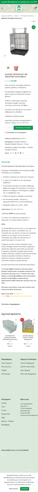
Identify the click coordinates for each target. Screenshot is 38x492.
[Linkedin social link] (18, 153)
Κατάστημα (14, 296)
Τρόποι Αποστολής (27, 367)
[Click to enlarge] (5, 56)
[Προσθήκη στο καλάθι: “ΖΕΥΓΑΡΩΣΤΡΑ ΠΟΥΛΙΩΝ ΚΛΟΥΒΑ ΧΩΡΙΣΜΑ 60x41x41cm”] (16, 323)
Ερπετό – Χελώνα (7, 421)
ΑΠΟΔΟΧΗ (25, 489)
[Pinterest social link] (15, 153)
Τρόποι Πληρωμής (27, 363)
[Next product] (36, 21)
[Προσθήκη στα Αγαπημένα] (16, 320)
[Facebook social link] (11, 153)
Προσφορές (5, 425)
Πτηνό (16, 16)
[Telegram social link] (20, 153)
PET (28, 341)
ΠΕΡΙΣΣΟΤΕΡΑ (13, 489)
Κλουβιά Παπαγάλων (19, 147)
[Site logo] (19, 8)
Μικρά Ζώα (5, 414)
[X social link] (13, 153)
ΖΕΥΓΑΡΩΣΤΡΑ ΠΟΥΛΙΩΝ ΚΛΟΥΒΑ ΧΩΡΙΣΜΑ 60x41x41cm (10, 337)
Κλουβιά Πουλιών (28, 16)
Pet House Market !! (25, 296)
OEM (10, 341)
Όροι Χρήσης (25, 370)
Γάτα (3, 407)
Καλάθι (4, 370)
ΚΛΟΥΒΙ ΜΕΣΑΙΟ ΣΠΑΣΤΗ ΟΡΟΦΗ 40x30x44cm (28, 337)
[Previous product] (32, 21)
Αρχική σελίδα (6, 16)
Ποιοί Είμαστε (6, 363)
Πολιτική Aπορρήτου (28, 374)
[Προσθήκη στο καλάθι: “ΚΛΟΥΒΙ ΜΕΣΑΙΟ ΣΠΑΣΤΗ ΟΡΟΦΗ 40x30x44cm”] (34, 323)
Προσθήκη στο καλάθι (23, 128)
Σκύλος (4, 403)
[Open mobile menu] (2, 8)
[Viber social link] (23, 153)
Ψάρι (3, 418)
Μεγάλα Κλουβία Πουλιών (11, 18)
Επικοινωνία (6, 367)
